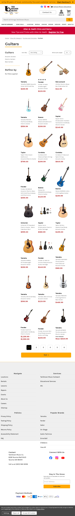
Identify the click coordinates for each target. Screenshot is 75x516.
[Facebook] (42, 7)
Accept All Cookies (29, 513)
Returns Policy (6, 430)
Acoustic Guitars (10, 56)
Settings (6, 513)
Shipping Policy (6, 425)
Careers (3, 403)
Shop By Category (7, 24)
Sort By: (24, 52)
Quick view (28, 68)
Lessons (44, 24)
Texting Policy (6, 421)
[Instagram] (45, 7)
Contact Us (47, 12)
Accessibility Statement (9, 434)
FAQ (2, 438)
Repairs (50, 24)
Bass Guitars (9, 62)
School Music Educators (62, 7)
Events (64, 24)
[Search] (69, 19)
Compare (27, 71)
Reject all (16, 513)
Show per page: (57, 52)
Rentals (37, 24)
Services (57, 24)
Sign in (61, 15)
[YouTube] (48, 7)
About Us (71, 24)
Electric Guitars (10, 59)
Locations (30, 24)
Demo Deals (20, 24)
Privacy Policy (6, 416)
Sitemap (4, 408)
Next (46, 355)
